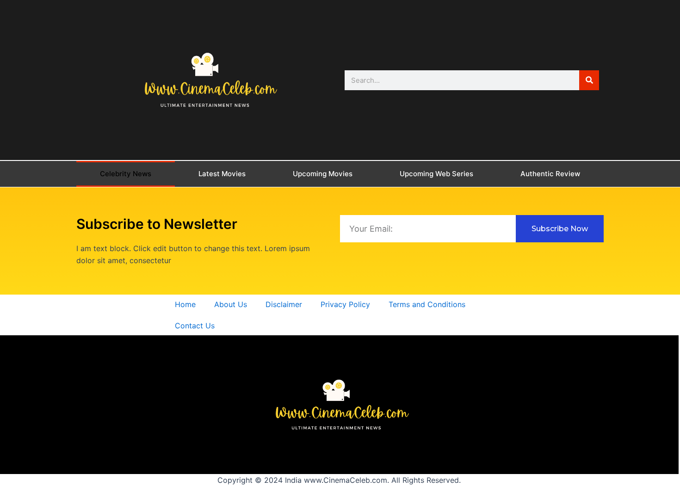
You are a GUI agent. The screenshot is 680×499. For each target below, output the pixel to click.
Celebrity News (125, 173)
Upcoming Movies (322, 173)
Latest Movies (222, 173)
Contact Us (195, 325)
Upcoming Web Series (436, 173)
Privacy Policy (345, 304)
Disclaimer (284, 304)
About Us (230, 304)
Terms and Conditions (427, 304)
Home (185, 304)
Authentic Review (550, 173)
